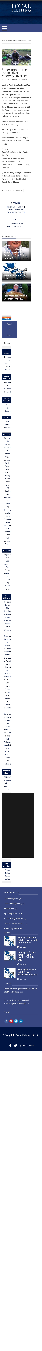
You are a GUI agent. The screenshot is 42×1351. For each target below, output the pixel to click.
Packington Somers (7, 723)
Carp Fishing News (11, 898)
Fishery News (9, 908)
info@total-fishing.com (13, 992)
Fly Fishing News (10, 913)
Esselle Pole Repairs (8, 407)
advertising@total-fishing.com (16, 1003)
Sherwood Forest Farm (7, 661)
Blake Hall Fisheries (7, 739)
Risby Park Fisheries (7, 760)
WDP (32, 1045)
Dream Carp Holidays (7, 506)
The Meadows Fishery (7, 611)
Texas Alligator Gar (7, 525)
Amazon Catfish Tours (7, 463)
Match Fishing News (21, 79)
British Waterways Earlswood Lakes (7, 710)
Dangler (7, 369)
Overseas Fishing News (13, 923)
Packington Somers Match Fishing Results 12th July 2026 (26, 956)
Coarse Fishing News (12, 903)
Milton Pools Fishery (7, 692)
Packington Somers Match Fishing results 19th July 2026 (27, 940)
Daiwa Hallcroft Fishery (7, 620)
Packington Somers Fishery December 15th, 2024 (16, 275)
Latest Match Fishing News (14, 190)
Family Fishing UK (7, 484)
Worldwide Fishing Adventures (7, 444)
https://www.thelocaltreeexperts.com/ (7, 783)
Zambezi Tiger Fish (7, 534)
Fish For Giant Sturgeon (7, 516)
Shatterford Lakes (7, 670)
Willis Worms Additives (7, 424)
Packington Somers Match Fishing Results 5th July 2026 (27, 972)
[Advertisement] (18, 825)
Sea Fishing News (11, 928)
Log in (9, 335)
